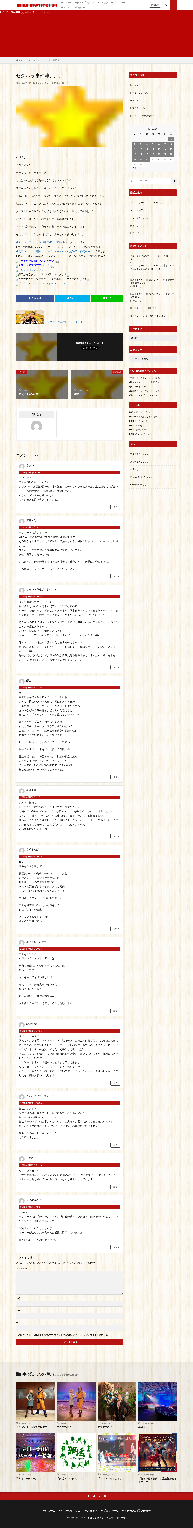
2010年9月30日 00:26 (31, 1103)
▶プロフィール (118, 2)
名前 (18, 1298)
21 (165, 154)
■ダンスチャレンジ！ (139, 386)
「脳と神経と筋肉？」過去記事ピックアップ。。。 (157, 1480)
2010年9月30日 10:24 (31, 948)
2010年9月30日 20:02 (31, 596)
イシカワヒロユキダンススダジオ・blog (106, 1517)
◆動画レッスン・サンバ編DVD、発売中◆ (40, 242)
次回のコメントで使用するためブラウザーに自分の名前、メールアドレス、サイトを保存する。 (63, 1335)
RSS (133, 444)
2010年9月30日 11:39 (31, 797)
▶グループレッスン (84, 2)
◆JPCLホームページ (138, 429)
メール (19, 1310)
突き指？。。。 (137, 308)
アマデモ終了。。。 (139, 218)
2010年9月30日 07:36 (31, 1031)
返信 (115, 507)
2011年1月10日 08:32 (31, 527)
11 (147, 149)
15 (171, 149)
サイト (19, 1323)
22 (171, 154)
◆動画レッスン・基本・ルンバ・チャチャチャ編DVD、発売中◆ (53, 251)
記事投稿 (155, 5)
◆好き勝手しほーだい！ (140, 412)
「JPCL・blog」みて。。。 (112, 1478)
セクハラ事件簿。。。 (56, 60)
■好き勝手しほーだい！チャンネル (145, 391)
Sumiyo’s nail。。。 (139, 484)
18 (147, 154)
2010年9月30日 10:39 (31, 856)
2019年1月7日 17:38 (30, 472)
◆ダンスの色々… (35, 60)
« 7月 (134, 168)
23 (135, 159)
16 (135, 154)
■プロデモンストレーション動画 (144, 378)
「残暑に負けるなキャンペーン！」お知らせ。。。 (150, 257)
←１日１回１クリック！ (32, 269)
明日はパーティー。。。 (141, 233)
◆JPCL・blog (135, 425)
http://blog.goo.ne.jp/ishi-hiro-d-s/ (47, 283)
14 (165, 149)
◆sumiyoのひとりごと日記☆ (143, 416)
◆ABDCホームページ (139, 434)
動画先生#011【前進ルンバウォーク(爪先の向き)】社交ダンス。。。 (152, 281)
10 (141, 149)
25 (147, 159)
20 (159, 154)
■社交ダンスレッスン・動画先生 (144, 382)
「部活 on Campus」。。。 (71, 1478)
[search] (174, 181)
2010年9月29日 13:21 (31, 1207)
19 (153, 154)
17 (141, 154)
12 (153, 149)
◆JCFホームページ (138, 421)
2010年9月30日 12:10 (31, 687)
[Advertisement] (96, 36)
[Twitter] (72, 298)
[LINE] (107, 298)
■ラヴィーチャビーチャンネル (143, 395)
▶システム (66, 2)
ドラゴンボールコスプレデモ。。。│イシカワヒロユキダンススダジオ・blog (152, 267)
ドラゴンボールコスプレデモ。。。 (147, 202)
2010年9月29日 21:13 (31, 1165)
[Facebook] (35, 298)
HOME (21, 60)
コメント (21, 1268)
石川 (135, 286)
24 (141, 159)
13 (159, 149)
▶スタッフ (102, 2)
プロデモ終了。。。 (139, 210)
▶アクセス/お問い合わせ (73, 7)
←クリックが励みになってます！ (64, 321)
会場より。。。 (137, 225)
